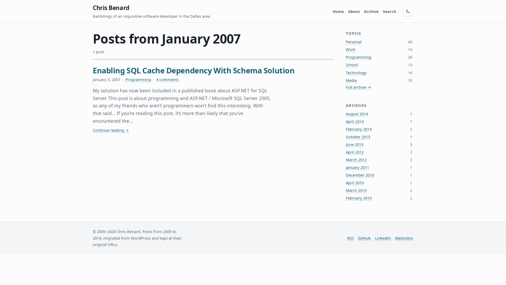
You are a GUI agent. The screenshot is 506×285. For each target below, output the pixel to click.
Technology (356, 72)
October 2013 (358, 136)
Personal (354, 41)
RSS (350, 238)
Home (338, 11)
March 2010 (356, 190)
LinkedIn (383, 238)
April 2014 (355, 121)
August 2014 (357, 113)
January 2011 (357, 167)
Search (389, 11)
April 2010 (355, 182)
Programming (138, 79)
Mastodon (404, 238)
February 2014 (359, 129)
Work (351, 49)
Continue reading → (111, 130)
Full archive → (358, 87)
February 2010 (359, 198)
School (352, 64)
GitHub (364, 238)
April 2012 (355, 152)
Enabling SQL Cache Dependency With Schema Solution (193, 70)
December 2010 (360, 175)
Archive (371, 11)
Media (351, 80)
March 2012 (356, 159)
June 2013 (354, 144)
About (354, 11)
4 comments (167, 79)
